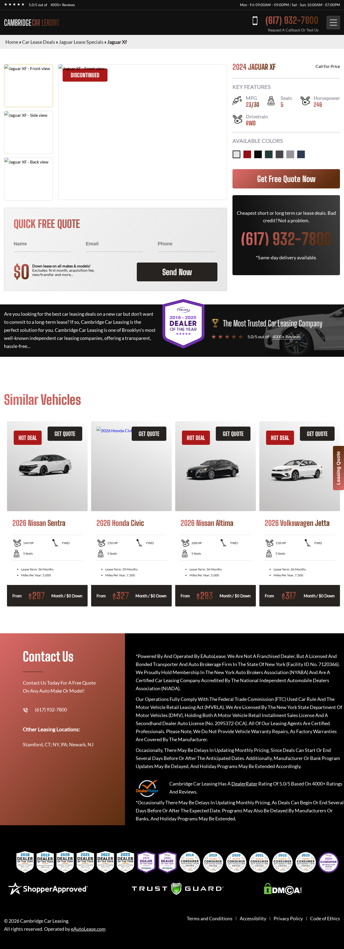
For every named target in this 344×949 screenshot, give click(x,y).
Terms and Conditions (209, 918)
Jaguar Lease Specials (81, 42)
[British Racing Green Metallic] (269, 154)
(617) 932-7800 (292, 20)
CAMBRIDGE (31, 22)
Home (11, 42)
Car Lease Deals (38, 42)
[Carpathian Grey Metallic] (279, 154)
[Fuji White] (236, 154)
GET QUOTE (65, 433)
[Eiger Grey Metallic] (290, 154)
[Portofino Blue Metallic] (301, 154)
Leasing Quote (338, 468)
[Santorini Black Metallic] (258, 154)
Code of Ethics (325, 918)
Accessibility (253, 918)
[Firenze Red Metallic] (247, 154)
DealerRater (244, 784)
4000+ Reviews (63, 5)
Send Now (177, 272)
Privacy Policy (288, 918)
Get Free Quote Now (286, 179)
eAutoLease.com (88, 929)
